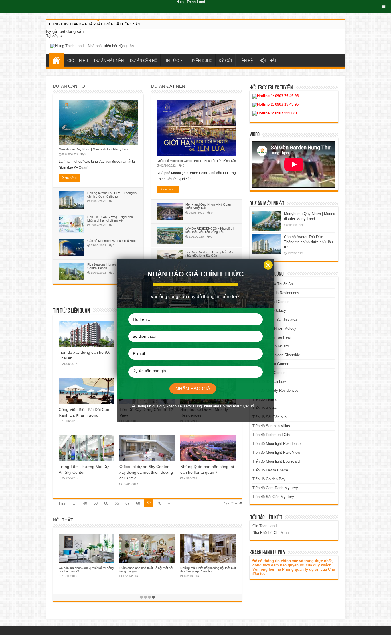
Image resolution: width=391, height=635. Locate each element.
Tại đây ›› (54, 36)
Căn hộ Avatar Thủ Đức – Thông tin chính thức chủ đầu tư (112, 194)
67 (127, 503)
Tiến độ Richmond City (271, 435)
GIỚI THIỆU (77, 61)
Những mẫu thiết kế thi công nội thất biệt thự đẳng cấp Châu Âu (208, 569)
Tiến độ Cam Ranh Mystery (275, 488)
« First (61, 503)
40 (85, 503)
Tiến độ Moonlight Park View (276, 452)
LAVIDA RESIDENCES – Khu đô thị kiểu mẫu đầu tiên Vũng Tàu (209, 230)
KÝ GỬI (225, 61)
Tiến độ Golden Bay (268, 479)
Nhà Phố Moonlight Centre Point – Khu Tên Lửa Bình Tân (196, 160)
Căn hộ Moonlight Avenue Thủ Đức (111, 240)
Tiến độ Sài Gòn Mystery (273, 497)
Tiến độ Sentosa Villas (271, 426)
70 (159, 503)
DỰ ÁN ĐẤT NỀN (109, 61)
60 (106, 503)
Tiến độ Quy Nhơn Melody (274, 328)
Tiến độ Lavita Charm (270, 470)
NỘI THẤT (268, 61)
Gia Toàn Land (264, 526)
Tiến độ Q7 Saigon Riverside (276, 355)
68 (138, 503)
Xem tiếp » (69, 178)
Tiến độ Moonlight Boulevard (276, 461)
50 (96, 503)
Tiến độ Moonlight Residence (276, 443)
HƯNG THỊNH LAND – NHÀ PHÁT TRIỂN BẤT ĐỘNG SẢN (94, 24)
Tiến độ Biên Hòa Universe (274, 319)
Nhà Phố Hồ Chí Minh (270, 532)
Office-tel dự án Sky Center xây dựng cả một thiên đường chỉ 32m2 (146, 472)
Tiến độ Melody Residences (275, 390)
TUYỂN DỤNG (200, 61)
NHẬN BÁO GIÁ (192, 388)
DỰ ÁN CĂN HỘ (143, 61)
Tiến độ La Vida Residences (275, 293)
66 (117, 503)
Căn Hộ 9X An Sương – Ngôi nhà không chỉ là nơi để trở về (110, 218)
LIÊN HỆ (245, 61)
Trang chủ (56, 60)
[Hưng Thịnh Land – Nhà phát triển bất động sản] (92, 46)
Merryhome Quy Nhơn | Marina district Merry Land (94, 149)
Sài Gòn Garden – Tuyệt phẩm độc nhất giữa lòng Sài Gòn (209, 253)
